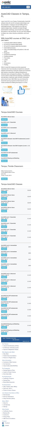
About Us (5, 403)
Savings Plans (6, 380)
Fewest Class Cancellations (9, 355)
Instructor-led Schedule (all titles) (11, 345)
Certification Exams (7, 411)
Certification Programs (8, 378)
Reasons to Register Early (9, 357)
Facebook (7, 423)
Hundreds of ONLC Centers (9, 362)
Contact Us (6, 414)
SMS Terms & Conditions (9, 418)
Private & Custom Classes (9, 390)
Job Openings (6, 404)
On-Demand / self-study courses (11, 347)
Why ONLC (6, 354)
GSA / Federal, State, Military (10, 386)
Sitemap (5, 406)
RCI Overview (6, 394)
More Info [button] (4, 119)
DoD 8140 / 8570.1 (7, 388)
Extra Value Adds (7, 374)
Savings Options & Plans (9, 370)
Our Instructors (6, 364)
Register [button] (4, 192)
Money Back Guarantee (9, 382)
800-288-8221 (6, 7)
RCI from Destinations (8, 396)
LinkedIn (7, 425)
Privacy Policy (6, 416)
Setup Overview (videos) (9, 398)
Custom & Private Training (9, 372)
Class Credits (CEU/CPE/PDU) (10, 366)
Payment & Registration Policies (10, 349)
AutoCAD (7, 21)
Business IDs (6, 413)
